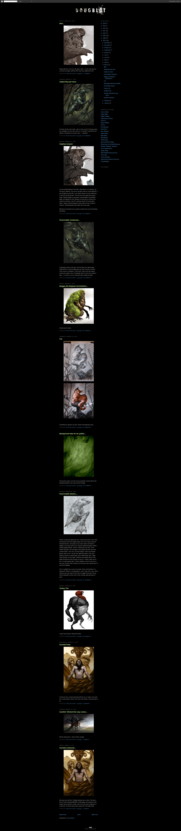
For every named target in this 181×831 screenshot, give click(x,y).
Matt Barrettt (104, 137)
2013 (104, 26)
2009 (104, 35)
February (107, 100)
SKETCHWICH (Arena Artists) (109, 153)
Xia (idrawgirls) (105, 161)
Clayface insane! (66, 144)
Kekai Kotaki (104, 133)
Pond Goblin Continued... (69, 220)
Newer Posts (62, 814)
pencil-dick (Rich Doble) (107, 142)
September (107, 50)
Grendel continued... (67, 748)
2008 (104, 38)
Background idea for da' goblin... (72, 434)
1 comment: (86, 739)
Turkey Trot (64, 588)
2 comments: (87, 73)
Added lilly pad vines (67, 82)
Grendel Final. (65, 645)
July (105, 55)
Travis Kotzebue (105, 157)
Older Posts (95, 814)
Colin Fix (103, 120)
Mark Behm (104, 135)
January (106, 103)
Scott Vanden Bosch (106, 148)
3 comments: (86, 703)
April (105, 62)
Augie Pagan (104, 114)
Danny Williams (105, 122)
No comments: (86, 135)
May (105, 60)
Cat (60, 339)
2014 (104, 23)
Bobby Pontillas (105, 116)
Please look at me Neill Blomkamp (110, 144)
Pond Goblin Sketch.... (68, 494)
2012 (104, 28)
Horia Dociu (104, 129)
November (107, 45)
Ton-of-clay (104, 155)
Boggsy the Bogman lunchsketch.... (73, 286)
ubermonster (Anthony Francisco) (110, 159)
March (106, 64)
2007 (104, 40)
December (107, 42)
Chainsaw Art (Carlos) (107, 118)
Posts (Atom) (70, 818)
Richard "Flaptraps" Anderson (109, 146)
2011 (104, 30)
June (105, 57)
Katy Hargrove (105, 131)
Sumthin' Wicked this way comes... (73, 712)
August (106, 52)
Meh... (61, 23)
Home (79, 814)
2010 (104, 33)
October (106, 47)
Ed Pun (103, 125)
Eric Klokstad (104, 127)
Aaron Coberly (105, 112)
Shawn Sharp (104, 150)
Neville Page (104, 140)
